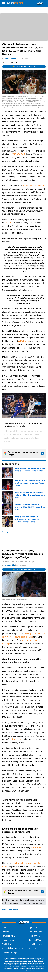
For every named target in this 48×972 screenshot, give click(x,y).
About (4, 927)
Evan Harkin (10, 565)
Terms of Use (35, 940)
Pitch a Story (34, 936)
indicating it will (16, 739)
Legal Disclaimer (36, 944)
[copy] (15, 62)
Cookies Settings (9, 952)
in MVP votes (24, 341)
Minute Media (13, 958)
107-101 (9, 223)
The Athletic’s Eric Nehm (33, 185)
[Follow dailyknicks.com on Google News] (42, 453)
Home (4, 532)
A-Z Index (33, 948)
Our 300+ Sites (35, 932)
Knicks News (13, 532)
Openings (33, 927)
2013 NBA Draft (18, 154)
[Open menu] (3, 3)
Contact (5, 932)
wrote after (36, 847)
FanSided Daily (8, 936)
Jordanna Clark (11, 58)
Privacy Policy (8, 940)
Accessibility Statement (12, 948)
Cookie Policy (8, 944)
